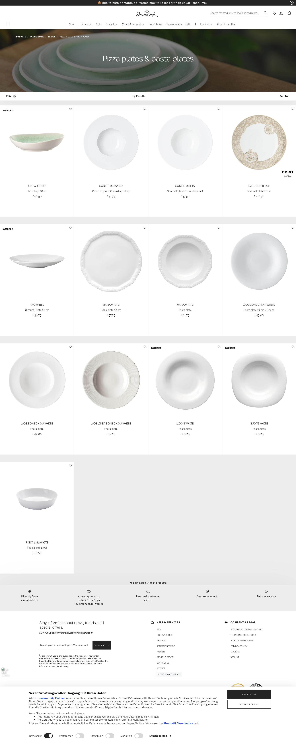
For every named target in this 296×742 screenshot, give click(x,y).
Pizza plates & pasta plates (75, 37)
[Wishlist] (70, 110)
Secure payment (207, 596)
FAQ (158, 629)
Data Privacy (62, 666)
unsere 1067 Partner (52, 698)
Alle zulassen (249, 694)
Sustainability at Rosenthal (246, 629)
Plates (52, 36)
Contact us (162, 662)
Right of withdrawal (242, 640)
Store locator (164, 657)
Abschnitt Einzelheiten (178, 723)
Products (20, 36)
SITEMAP (160, 668)
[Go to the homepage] (147, 13)
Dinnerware (37, 36)
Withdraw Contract (169, 674)
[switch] (80, 735)
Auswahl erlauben (249, 704)
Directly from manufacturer (29, 598)
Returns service (266, 596)
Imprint (234, 657)
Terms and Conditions (243, 634)
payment (161, 651)
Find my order (164, 634)
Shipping (161, 640)
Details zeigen (158, 735)
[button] (71, 25)
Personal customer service (148, 598)
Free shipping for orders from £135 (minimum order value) (89, 600)
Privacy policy (238, 646)
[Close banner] (292, 3)
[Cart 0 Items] (288, 13)
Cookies (235, 651)
